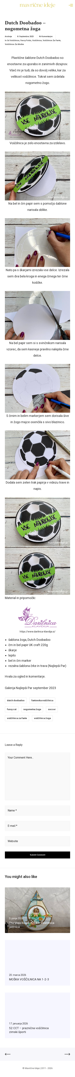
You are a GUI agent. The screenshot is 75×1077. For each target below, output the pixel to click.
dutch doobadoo (15, 700)
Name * (12, 810)
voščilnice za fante (52, 40)
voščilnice (37, 40)
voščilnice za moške (14, 44)
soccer (52, 709)
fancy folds (25, 40)
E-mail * (12, 825)
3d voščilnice (13, 40)
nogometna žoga (32, 709)
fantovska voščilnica (42, 700)
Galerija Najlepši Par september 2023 (30, 688)
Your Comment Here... (20, 757)
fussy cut (11, 709)
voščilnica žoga (42, 718)
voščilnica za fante (17, 718)
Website (13, 841)
